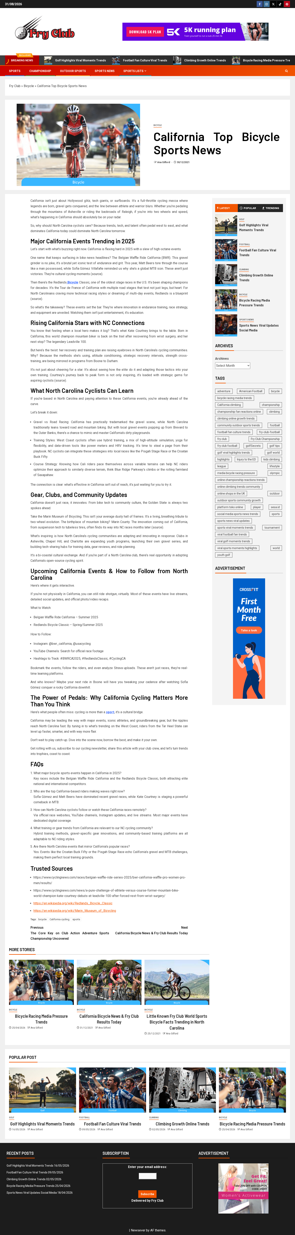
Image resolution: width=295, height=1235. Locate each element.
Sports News (105, 71)
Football (244, 244)
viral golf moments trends (233, 541)
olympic (275, 473)
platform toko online (230, 507)
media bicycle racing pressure (236, 473)
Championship (40, 71)
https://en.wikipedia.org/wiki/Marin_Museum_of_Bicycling (75, 911)
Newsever (138, 1230)
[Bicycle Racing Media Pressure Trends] (41, 982)
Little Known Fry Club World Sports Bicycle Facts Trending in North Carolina (177, 1021)
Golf (241, 219)
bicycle (42, 919)
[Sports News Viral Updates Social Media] (226, 325)
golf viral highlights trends (233, 452)
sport (110, 712)
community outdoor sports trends (238, 425)
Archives (222, 359)
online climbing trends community (238, 486)
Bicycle (29, 86)
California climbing (229, 404)
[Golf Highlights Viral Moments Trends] (226, 225)
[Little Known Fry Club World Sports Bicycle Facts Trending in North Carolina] (176, 982)
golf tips (275, 445)
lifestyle (275, 466)
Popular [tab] (250, 208)
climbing (274, 411)
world (276, 548)
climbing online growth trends (236, 418)
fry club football (227, 445)
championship (271, 404)
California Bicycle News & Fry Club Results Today (151, 930)
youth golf (223, 555)
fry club (222, 439)
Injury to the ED (246, 459)
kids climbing (271, 459)
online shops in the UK (231, 493)
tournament (272, 527)
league (221, 466)
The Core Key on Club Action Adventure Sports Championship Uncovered (70, 933)
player (257, 507)
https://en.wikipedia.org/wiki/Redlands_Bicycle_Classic (73, 903)
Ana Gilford (164, 162)
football (275, 425)
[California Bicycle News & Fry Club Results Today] (109, 982)
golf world (273, 452)
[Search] (286, 71)
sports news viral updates (233, 520)
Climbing (244, 269)
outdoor (275, 493)
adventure (223, 391)
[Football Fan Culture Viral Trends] (226, 250)
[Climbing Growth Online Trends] (226, 275)
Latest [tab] (225, 208)
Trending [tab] (272, 208)
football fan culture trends (233, 432)
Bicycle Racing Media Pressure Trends (252, 1123)
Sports (14, 71)
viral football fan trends (232, 534)
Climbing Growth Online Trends (205, 60)
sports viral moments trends (235, 527)
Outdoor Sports (73, 71)
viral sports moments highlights (237, 548)
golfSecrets (253, 445)
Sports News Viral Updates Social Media (32, 1192)
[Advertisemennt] (195, 31)
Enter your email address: (147, 1183)
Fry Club (14, 86)
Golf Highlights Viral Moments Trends (80, 60)
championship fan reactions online (239, 411)
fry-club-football (269, 432)
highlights (223, 459)
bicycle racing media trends (234, 398)
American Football (250, 391)
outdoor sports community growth (239, 500)
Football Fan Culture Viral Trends (145, 60)
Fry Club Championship (265, 439)
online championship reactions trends (241, 479)
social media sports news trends (237, 514)
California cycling (59, 919)
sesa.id (275, 507)
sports (76, 919)
